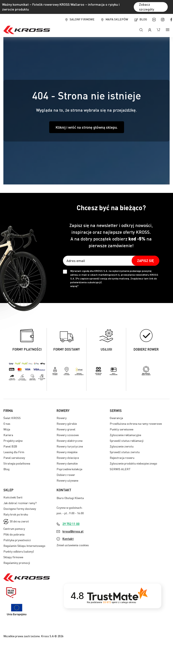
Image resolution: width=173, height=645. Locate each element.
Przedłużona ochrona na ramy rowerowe (136, 423)
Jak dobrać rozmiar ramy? (20, 503)
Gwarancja (116, 418)
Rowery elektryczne (69, 440)
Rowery (62, 418)
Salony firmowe (82, 19)
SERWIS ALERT (120, 469)
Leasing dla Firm (13, 452)
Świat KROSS (12, 418)
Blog (143, 19)
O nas (6, 423)
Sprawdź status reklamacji (126, 440)
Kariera (8, 435)
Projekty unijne (13, 440)
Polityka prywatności (17, 540)
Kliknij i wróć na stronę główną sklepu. (86, 127)
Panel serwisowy (14, 457)
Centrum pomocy (14, 528)
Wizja (6, 429)
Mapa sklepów (116, 19)
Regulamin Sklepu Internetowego (24, 546)
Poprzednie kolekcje (69, 469)
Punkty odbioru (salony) (18, 551)
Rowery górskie (67, 423)
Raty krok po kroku (15, 514)
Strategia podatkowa (16, 463)
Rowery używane (67, 480)
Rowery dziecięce (68, 457)
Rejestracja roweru (122, 457)
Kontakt (68, 539)
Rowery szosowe (68, 435)
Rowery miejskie (67, 452)
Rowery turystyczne (70, 446)
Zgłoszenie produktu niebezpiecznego (133, 463)
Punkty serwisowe (121, 429)
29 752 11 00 (71, 524)
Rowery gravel (66, 429)
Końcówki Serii (12, 497)
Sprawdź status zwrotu (125, 452)
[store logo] (26, 30)
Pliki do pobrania (13, 534)
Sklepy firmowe (13, 557)
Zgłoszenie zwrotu (122, 446)
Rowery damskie (67, 463)
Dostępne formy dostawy (19, 508)
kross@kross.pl (73, 531)
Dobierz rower (66, 475)
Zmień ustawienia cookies (73, 545)
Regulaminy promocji (16, 563)
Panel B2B (10, 446)
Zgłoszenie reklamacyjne (125, 435)
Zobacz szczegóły (146, 6)
